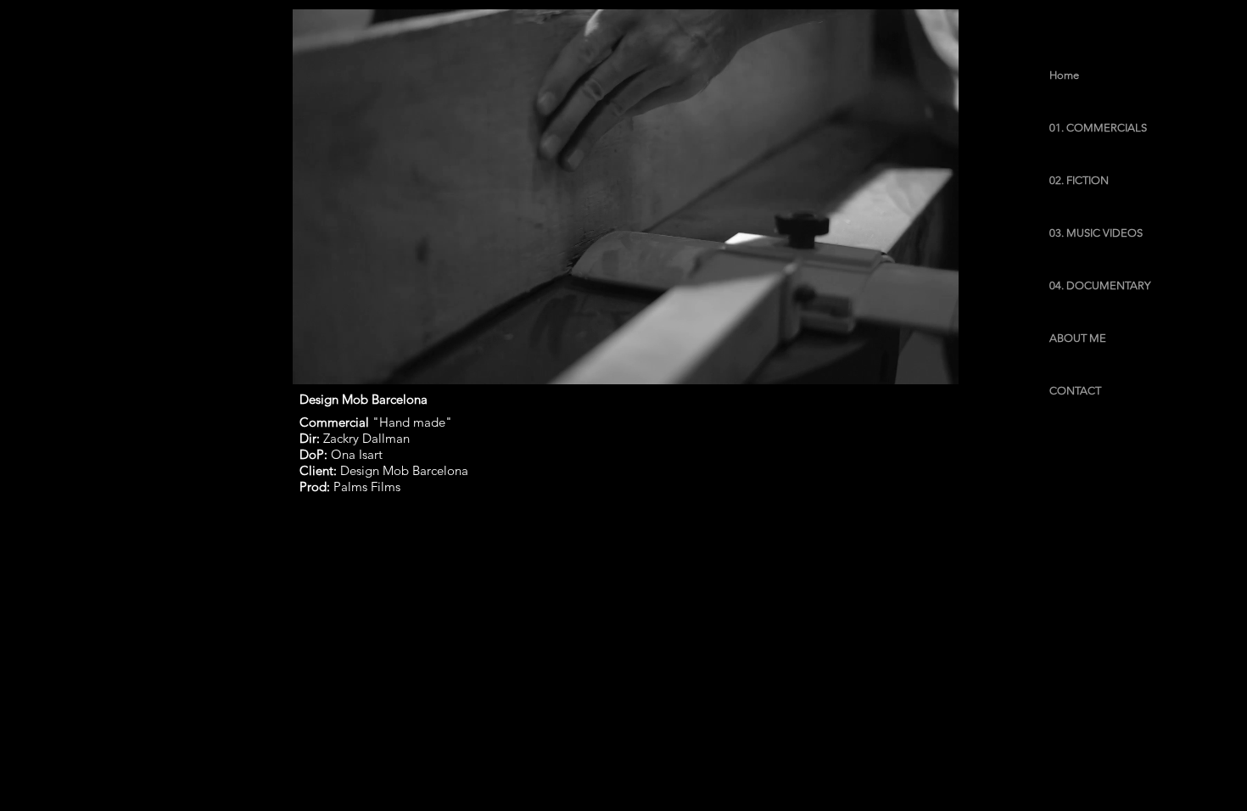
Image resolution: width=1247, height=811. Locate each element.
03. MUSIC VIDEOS (1096, 233)
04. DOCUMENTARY (1099, 285)
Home (1064, 75)
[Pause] (315, 361)
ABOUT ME (1077, 338)
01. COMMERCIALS (1098, 127)
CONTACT (1075, 390)
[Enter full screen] (936, 361)
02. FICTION (1079, 180)
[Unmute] (344, 361)
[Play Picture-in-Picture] (907, 361)
